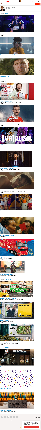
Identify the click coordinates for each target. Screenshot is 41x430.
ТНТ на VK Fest (3, 257)
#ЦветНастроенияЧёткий (6, 33)
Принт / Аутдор (8, 279)
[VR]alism (2, 144)
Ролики (6, 13)
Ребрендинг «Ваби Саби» (6, 410)
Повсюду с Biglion (4, 210)
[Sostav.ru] (9, 1)
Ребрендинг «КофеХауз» (5, 366)
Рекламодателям (18, 420)
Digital (6, 81)
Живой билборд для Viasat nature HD (8, 342)
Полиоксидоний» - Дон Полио (7, 168)
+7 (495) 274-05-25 (37, 417)
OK (31, 426)
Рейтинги (21, 3)
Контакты (13, 420)
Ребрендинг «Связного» (5, 388)
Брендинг (6, 347)
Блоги (8, 3)
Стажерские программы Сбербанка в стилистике (11, 54)
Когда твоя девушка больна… (6, 274)
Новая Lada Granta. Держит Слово (8, 190)
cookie (33, 422)
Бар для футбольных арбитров (7, 235)
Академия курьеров (4, 76)
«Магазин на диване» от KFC (6, 101)
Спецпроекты (14, 3)
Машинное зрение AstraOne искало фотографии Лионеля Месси (15, 123)
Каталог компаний (29, 3)
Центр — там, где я (4, 320)
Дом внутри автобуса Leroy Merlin (8, 298)
